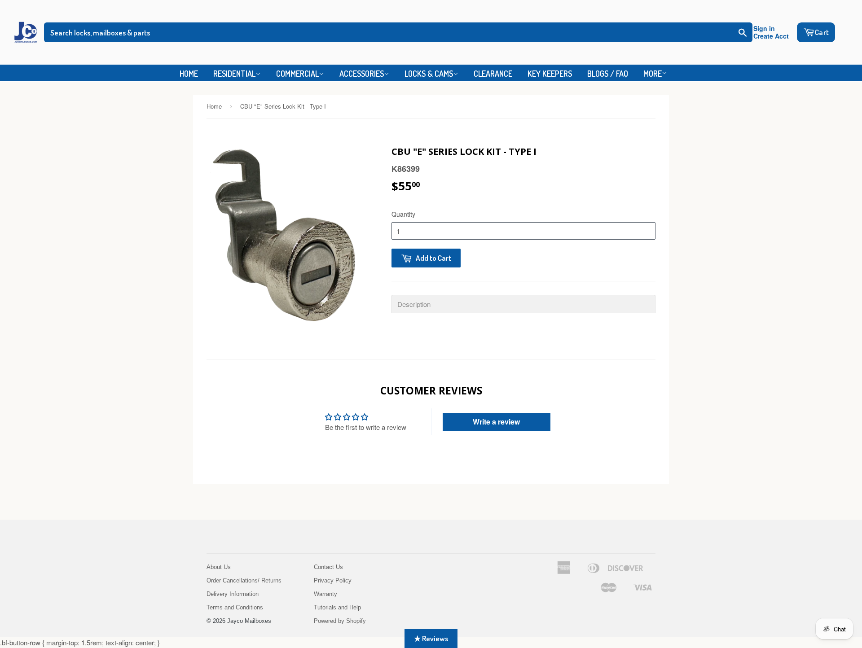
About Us (219, 567)
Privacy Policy (333, 580)
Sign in (764, 28)
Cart (822, 32)
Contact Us (328, 567)
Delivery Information (233, 594)
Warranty (325, 594)
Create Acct (771, 36)
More (652, 74)
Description (414, 304)
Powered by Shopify (340, 620)
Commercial (297, 74)
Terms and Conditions (235, 607)
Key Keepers (550, 74)
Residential (234, 74)
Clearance (493, 74)
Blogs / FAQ (607, 74)
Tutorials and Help (337, 607)
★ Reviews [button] (431, 638)
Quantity (403, 214)
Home (189, 74)
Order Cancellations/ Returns (244, 580)
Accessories (361, 74)
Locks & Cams (429, 74)
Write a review (496, 421)
